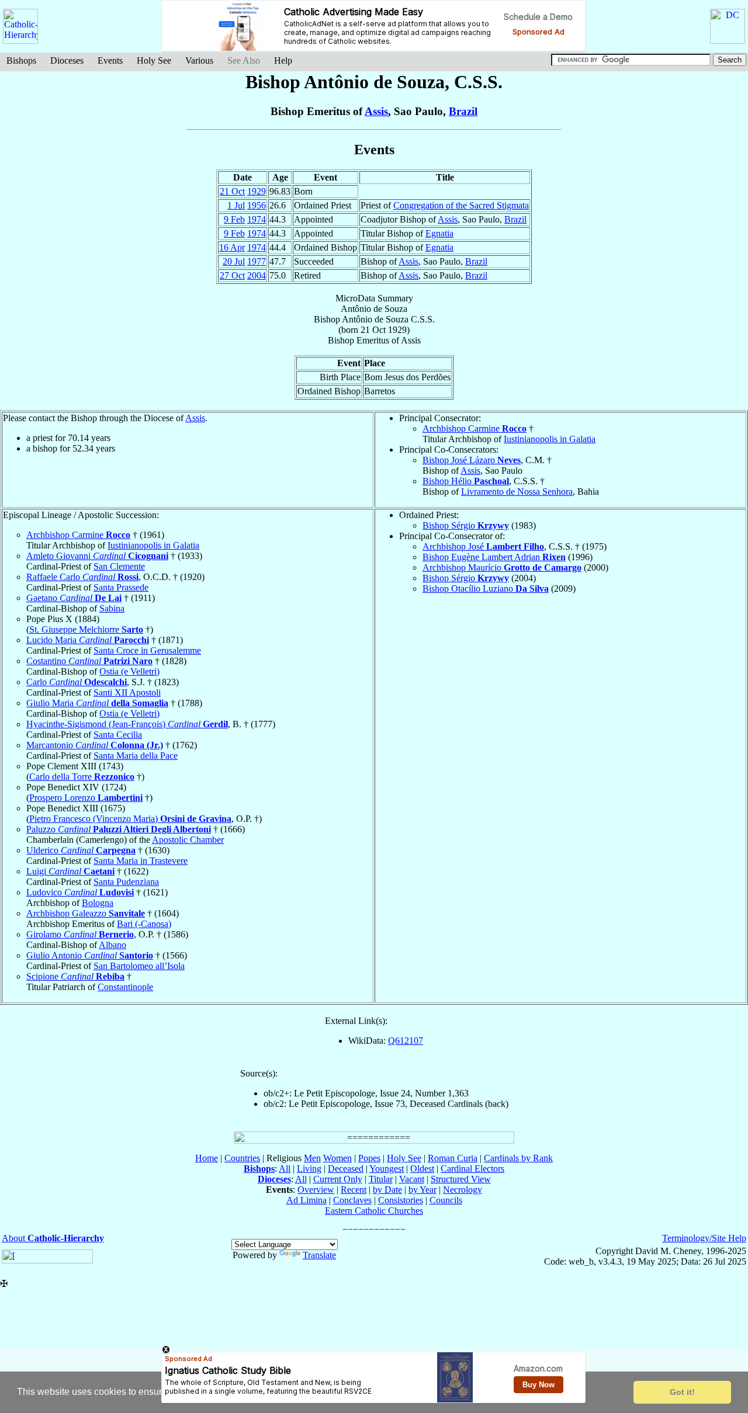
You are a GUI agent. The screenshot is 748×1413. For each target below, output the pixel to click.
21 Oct (232, 191)
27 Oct (232, 275)
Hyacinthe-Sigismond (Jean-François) (127, 724)
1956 (256, 205)
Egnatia (439, 233)
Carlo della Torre (81, 777)
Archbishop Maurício (502, 567)
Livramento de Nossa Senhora (517, 492)
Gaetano (74, 598)
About (53, 1238)
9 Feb (234, 219)
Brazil (463, 111)
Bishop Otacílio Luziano (486, 588)
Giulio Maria (97, 703)
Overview (315, 1190)
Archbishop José (483, 546)
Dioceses (67, 60)
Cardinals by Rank (518, 1158)
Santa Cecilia (118, 735)
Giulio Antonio (89, 955)
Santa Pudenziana (126, 882)
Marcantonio (94, 745)
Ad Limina (306, 1200)
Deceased (345, 1169)
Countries (242, 1158)
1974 (256, 219)
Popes (369, 1158)
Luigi (70, 871)
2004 (256, 275)
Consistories (400, 1200)
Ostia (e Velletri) (129, 671)
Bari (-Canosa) (144, 924)
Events (110, 60)
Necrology (462, 1190)
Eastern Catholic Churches (374, 1211)
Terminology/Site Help (704, 1238)
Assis (376, 111)
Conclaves (352, 1200)
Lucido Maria (87, 640)
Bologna (97, 903)
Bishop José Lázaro (472, 460)
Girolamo (80, 934)
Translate (319, 1255)
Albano (112, 945)
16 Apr (232, 247)
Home (206, 1158)
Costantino (89, 661)
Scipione (75, 976)
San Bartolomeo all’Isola (139, 966)
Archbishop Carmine (475, 428)
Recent (353, 1190)
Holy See (154, 60)
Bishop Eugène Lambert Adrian (494, 557)
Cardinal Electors (472, 1169)
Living (309, 1169)
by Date (387, 1190)
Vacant (411, 1179)
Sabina (111, 608)
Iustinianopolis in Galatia (549, 439)
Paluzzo (118, 829)
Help (283, 60)
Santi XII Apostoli (127, 692)
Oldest (422, 1169)
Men (312, 1158)
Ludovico (80, 892)
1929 (256, 191)
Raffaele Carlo (82, 577)
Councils (446, 1200)
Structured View (461, 1179)
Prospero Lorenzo (86, 798)
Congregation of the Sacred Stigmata (461, 205)
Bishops (21, 60)
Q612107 (405, 1041)
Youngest (386, 1169)
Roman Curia (452, 1158)
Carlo (76, 682)
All (284, 1169)
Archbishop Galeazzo (85, 913)
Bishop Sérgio (466, 525)
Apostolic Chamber (188, 840)
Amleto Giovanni (97, 556)
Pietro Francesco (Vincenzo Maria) (130, 819)
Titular (381, 1179)
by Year (422, 1190)
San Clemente (119, 566)
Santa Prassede (121, 587)
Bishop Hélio (466, 481)
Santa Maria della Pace (136, 756)
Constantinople (125, 987)
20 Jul (234, 261)
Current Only (337, 1179)
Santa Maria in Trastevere (141, 861)
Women (337, 1158)
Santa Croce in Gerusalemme (147, 650)
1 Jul (236, 205)
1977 (256, 261)
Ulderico (81, 850)
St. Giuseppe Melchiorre (86, 629)
